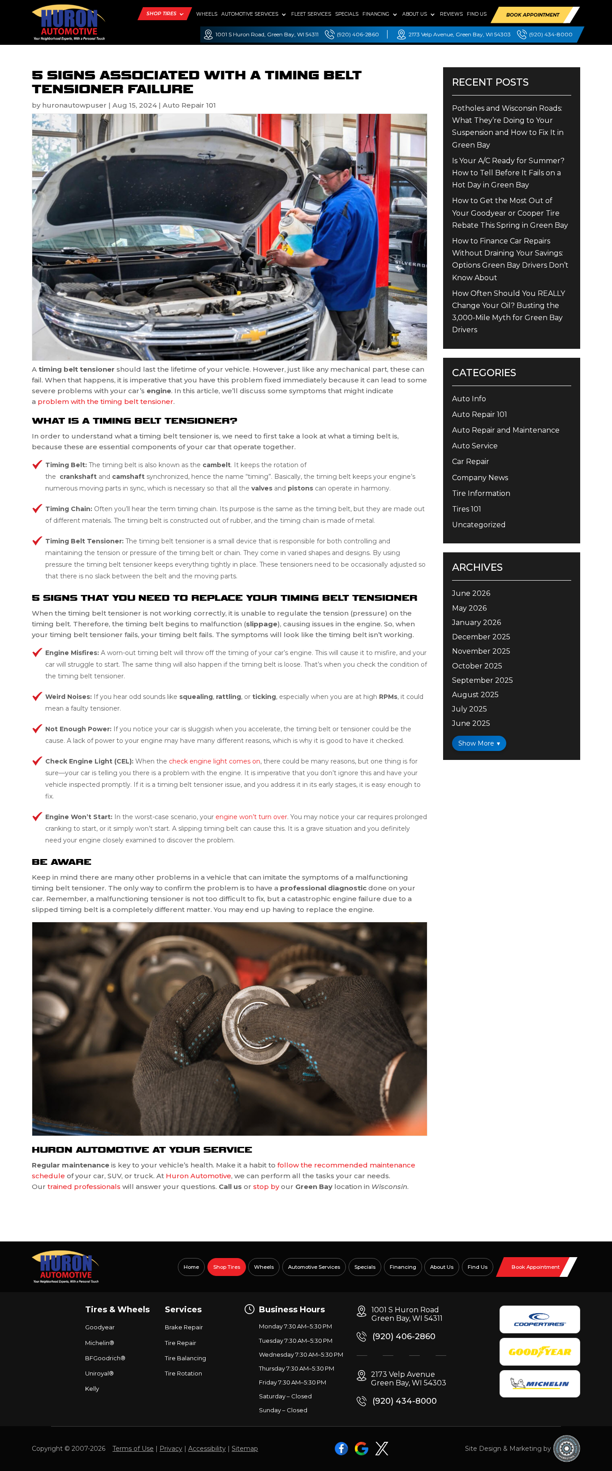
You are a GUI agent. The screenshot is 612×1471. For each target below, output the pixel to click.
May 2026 (469, 608)
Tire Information (481, 493)
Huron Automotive (198, 1176)
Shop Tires (162, 14)
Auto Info (469, 399)
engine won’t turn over (251, 817)
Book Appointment (532, 15)
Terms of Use (133, 1449)
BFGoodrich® (105, 1358)
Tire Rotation (183, 1373)
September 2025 (482, 680)
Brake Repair (184, 1327)
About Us (414, 14)
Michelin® (99, 1342)
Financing (375, 14)
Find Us (477, 14)
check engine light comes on (214, 761)
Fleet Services (311, 14)
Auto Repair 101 (189, 105)
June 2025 (471, 723)
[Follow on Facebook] (341, 1448)
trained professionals (84, 1186)
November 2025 (481, 651)
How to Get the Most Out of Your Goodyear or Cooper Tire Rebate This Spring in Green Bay (510, 212)
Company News (480, 477)
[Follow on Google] (361, 1448)
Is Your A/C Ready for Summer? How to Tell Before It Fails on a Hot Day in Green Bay (508, 172)
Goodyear (100, 1327)
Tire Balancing (185, 1358)
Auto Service (475, 446)
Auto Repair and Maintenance (506, 430)
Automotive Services (249, 14)
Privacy (170, 1449)
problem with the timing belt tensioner (105, 401)
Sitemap (245, 1449)
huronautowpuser (74, 105)
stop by (266, 1186)
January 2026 (476, 622)
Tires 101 (466, 509)
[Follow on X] (381, 1448)
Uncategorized (479, 525)
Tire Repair (180, 1342)
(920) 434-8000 (551, 34)
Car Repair (470, 461)
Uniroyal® (99, 1373)
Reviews (451, 14)
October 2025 (477, 666)
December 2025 (481, 637)
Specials (346, 14)
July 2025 (469, 709)
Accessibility (207, 1449)
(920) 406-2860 (358, 34)
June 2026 (471, 593)
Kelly (92, 1388)
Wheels (206, 14)
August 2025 (475, 694)
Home (191, 1267)
